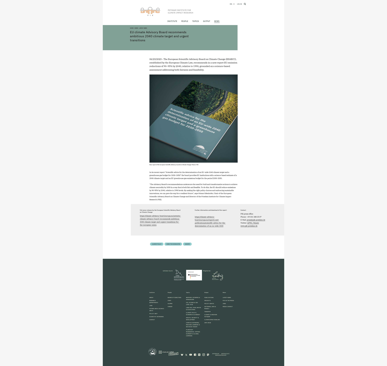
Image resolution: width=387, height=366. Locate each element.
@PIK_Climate (253, 223)
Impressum (215, 353)
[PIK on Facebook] (195, 355)
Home (131, 28)
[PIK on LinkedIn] (199, 355)
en (231, 4)
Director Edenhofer (173, 244)
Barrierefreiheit (220, 355)
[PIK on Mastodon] (208, 355)
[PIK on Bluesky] (182, 355)
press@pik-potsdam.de (256, 220)
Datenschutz (225, 353)
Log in (239, 4)
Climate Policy (157, 244)
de (234, 4)
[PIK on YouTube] (190, 355)
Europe (187, 244)
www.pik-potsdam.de (249, 226)
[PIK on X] (186, 355)
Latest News (143, 28)
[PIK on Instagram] (203, 355)
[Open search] (245, 4)
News (136, 28)
